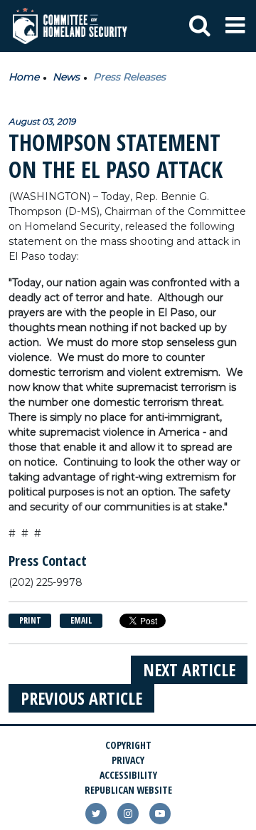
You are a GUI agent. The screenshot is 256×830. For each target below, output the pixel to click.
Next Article (189, 669)
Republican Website (128, 790)
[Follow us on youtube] (160, 813)
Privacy (128, 760)
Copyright (128, 745)
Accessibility (128, 775)
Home (24, 76)
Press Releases (129, 76)
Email (81, 620)
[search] (199, 26)
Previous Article (81, 698)
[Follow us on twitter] (96, 813)
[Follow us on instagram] (128, 813)
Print (30, 620)
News (66, 76)
